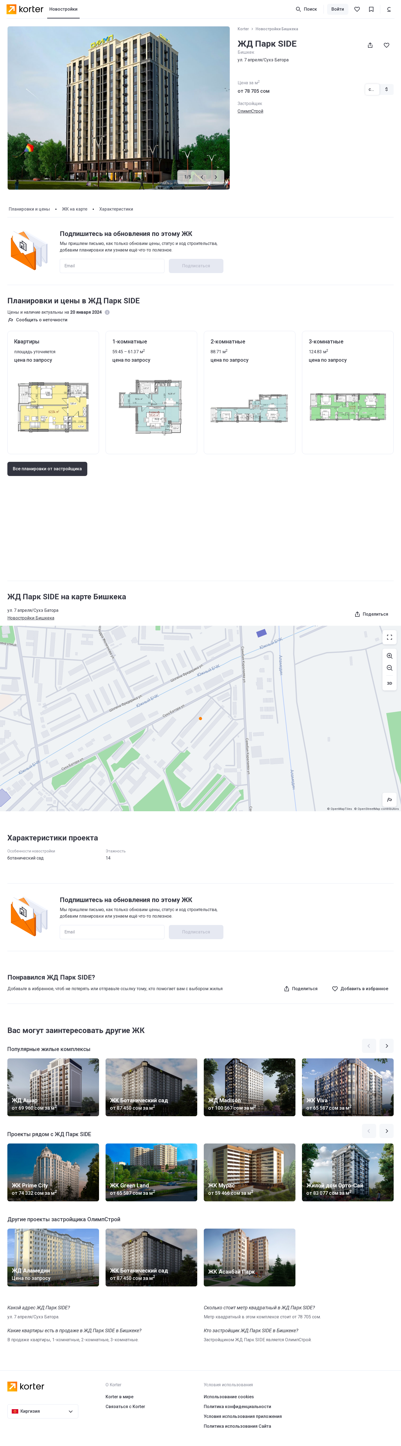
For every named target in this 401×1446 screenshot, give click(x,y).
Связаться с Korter (125, 1406)
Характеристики (116, 209)
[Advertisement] (200, 534)
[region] (200, 718)
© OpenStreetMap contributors (376, 809)
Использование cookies (229, 1396)
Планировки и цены (29, 209)
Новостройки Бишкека (277, 29)
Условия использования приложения (243, 1416)
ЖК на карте (74, 209)
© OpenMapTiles (339, 809)
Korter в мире (119, 1396)
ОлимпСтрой (250, 111)
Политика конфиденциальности (237, 1406)
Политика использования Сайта (237, 1426)
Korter (243, 29)
